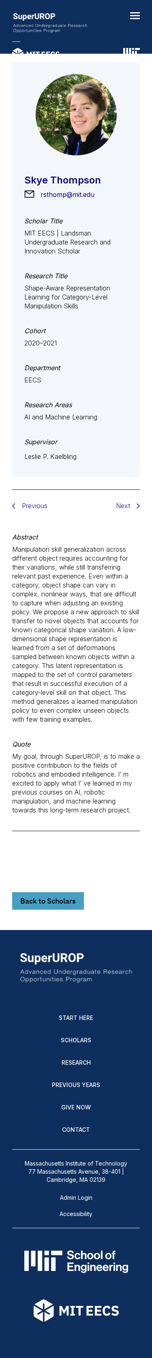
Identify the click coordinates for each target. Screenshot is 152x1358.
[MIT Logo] (131, 55)
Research (76, 1062)
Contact (76, 1129)
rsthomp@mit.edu (67, 194)
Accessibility (76, 1213)
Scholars (76, 1040)
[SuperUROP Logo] (50, 23)
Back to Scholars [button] (48, 901)
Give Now (76, 1107)
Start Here (76, 1017)
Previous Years (76, 1084)
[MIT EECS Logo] (36, 55)
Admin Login (76, 1197)
